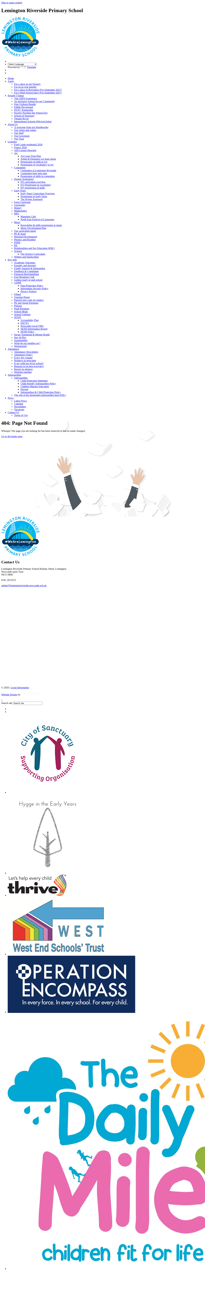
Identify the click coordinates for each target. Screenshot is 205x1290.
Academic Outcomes (24, 262)
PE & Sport (20, 233)
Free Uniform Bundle (25, 104)
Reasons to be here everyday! (29, 366)
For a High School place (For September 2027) (38, 92)
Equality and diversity (25, 265)
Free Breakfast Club (24, 277)
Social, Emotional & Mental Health (32, 334)
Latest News (20, 400)
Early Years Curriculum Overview (37, 193)
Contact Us (13, 412)
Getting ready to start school (28, 280)
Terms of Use (21, 415)
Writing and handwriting (26, 257)
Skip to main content (11, 2)
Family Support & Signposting (29, 268)
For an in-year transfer (25, 87)
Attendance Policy (23, 354)
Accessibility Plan (29, 320)
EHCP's (24, 323)
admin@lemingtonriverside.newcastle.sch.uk (23, 585)
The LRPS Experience (25, 98)
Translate (31, 67)
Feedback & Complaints (26, 271)
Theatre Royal (21, 118)
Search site (6, 703)
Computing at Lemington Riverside (38, 170)
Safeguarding (14, 375)
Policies (18, 305)
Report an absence (23, 369)
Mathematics (20, 210)
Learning (12, 141)
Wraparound (20, 346)
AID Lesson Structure (25, 150)
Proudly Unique (16, 95)
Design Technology (24, 179)
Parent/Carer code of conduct (29, 300)
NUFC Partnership (23, 110)
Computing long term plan (33, 173)
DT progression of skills (32, 187)
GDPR (17, 282)
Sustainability (21, 340)
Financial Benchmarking (26, 274)
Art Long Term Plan (30, 156)
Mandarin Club (28, 216)
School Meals (21, 311)
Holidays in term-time (25, 360)
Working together (23, 372)
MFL (16, 213)
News (11, 398)
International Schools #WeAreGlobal (32, 121)
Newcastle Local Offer (32, 326)
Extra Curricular (22, 202)
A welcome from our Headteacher (31, 127)
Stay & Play (20, 337)
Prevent (24, 389)
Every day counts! (23, 357)
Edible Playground (23, 107)
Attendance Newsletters (26, 352)
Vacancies (19, 409)
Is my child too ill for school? (29, 363)
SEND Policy (27, 331)
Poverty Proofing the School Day (31, 113)
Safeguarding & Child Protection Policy (40, 392)
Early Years (20, 190)
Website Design (9, 694)
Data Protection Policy (31, 285)
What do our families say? (27, 343)
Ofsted (17, 294)
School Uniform (22, 314)
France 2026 (20, 147)
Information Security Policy (34, 288)
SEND (17, 317)
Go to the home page (11, 436)
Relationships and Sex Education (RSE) (34, 248)
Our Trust (19, 138)
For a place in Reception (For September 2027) (38, 89)
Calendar (18, 403)
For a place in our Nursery (27, 84)
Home (11, 78)
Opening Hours (22, 297)
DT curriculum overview (33, 182)
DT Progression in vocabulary (35, 185)
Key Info (12, 259)
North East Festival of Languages (37, 219)
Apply (11, 81)
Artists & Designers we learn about (38, 159)
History (18, 208)
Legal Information (20, 687)
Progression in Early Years (33, 196)
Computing (19, 167)
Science (18, 251)
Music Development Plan (33, 228)
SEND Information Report (33, 328)
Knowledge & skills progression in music (41, 225)
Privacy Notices (28, 291)
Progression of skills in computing (37, 176)
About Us (13, 124)
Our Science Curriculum (32, 254)
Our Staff (19, 133)
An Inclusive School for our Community (34, 101)
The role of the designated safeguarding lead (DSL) (40, 395)
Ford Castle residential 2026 (28, 144)
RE (15, 245)
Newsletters (20, 406)
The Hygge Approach (31, 199)
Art (15, 153)
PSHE (17, 242)
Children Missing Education (34, 386)
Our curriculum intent (25, 231)
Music (17, 222)
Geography (19, 205)
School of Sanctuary (24, 115)
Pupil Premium (21, 308)
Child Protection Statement (34, 380)
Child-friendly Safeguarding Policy (38, 383)
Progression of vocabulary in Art (36, 164)
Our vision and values (25, 130)
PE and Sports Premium (26, 303)
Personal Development (25, 236)
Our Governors (21, 136)
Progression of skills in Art (33, 161)
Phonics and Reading (25, 239)
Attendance (13, 349)
